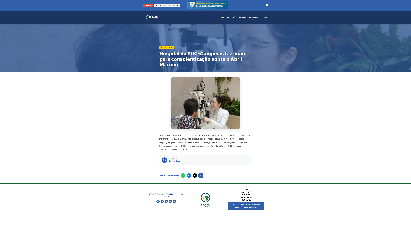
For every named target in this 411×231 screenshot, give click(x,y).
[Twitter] (174, 201)
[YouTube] (267, 5)
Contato (264, 17)
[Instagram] (162, 201)
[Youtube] (170, 201)
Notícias (242, 17)
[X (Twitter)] (195, 175)
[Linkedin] (166, 201)
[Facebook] (263, 5)
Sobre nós (231, 17)
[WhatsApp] (183, 175)
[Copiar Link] (200, 175)
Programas (253, 17)
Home (222, 17)
